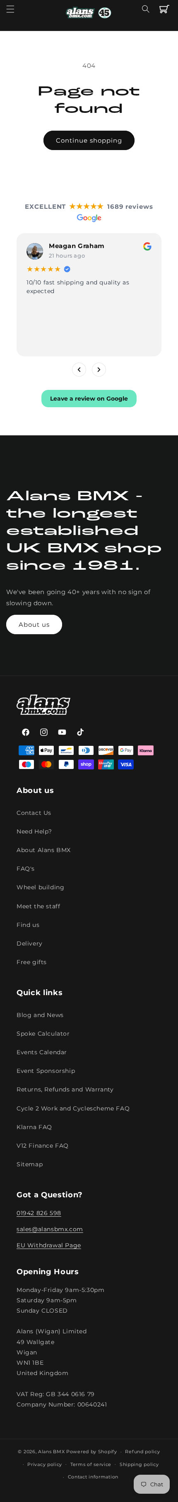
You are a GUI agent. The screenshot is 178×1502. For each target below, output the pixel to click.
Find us (28, 925)
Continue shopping (89, 140)
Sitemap (30, 1164)
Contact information (93, 1477)
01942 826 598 (39, 1213)
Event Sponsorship (46, 1071)
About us (34, 624)
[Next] (99, 370)
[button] (10, 9)
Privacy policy (44, 1464)
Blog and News (40, 1015)
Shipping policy (139, 1464)
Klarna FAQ (34, 1127)
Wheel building (40, 887)
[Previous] (79, 370)
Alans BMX (51, 1451)
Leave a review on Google (89, 398)
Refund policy (142, 1451)
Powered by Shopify (91, 1451)
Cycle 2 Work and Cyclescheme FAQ (73, 1108)
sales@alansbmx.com (50, 1229)
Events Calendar (42, 1052)
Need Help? (34, 831)
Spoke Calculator (43, 1033)
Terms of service (90, 1464)
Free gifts (32, 962)
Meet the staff (38, 906)
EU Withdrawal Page (49, 1245)
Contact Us (34, 813)
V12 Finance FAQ (43, 1145)
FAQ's (26, 868)
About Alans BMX (44, 850)
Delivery (30, 943)
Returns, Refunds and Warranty (65, 1089)
